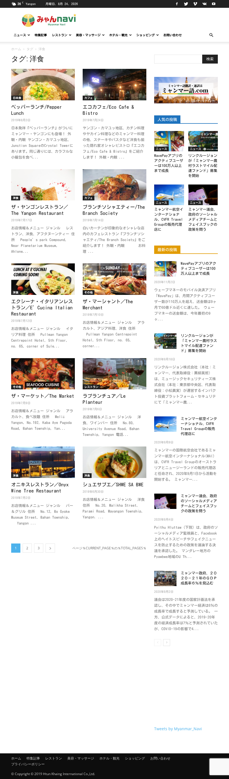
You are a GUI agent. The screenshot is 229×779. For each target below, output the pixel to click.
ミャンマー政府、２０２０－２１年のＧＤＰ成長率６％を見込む (199, 578)
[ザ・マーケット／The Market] (43, 374)
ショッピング (145, 35)
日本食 (17, 97)
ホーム (16, 49)
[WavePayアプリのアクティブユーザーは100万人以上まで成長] (169, 141)
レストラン (59, 35)
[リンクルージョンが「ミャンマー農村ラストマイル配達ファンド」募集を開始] (203, 141)
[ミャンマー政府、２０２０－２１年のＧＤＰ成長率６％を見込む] (165, 578)
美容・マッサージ (88, 35)
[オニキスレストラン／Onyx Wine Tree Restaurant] (43, 462)
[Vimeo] (195, 4)
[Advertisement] (186, 687)
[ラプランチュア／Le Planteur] (114, 374)
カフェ (88, 97)
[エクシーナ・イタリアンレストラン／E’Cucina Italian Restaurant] (43, 279)
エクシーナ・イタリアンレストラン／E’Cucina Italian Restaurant (42, 307)
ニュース (20, 35)
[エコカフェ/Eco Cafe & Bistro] (114, 84)
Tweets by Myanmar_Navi (178, 728)
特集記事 (41, 35)
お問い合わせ (172, 35)
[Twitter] (186, 4)
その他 (88, 292)
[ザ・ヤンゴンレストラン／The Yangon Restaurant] (43, 185)
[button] (211, 35)
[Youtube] (213, 4)
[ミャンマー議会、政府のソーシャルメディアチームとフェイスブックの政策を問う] (203, 195)
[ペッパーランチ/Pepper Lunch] (43, 84)
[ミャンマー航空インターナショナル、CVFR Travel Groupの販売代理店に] (169, 195)
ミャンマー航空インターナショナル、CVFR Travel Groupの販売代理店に (168, 219)
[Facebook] (177, 4)
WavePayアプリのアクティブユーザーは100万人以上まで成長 (198, 268)
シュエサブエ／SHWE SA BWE (113, 484)
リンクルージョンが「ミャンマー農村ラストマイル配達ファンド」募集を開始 (202, 166)
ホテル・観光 (118, 35)
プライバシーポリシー (28, 764)
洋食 (15, 197)
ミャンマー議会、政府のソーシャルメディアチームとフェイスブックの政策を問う (202, 219)
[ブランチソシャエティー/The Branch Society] (114, 185)
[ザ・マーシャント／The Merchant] (114, 279)
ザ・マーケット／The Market (42, 396)
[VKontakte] (204, 4)
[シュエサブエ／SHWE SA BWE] (114, 462)
